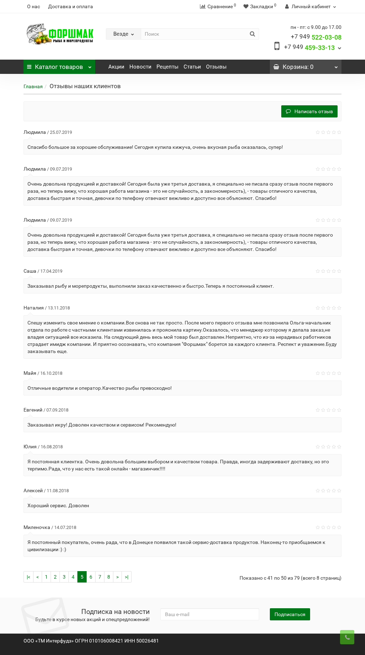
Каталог (59, 66)
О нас (33, 6)
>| (126, 577)
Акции (116, 67)
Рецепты (167, 67)
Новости (140, 67)
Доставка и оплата (70, 6)
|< (28, 577)
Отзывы (216, 67)
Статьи (192, 67)
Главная (33, 86)
